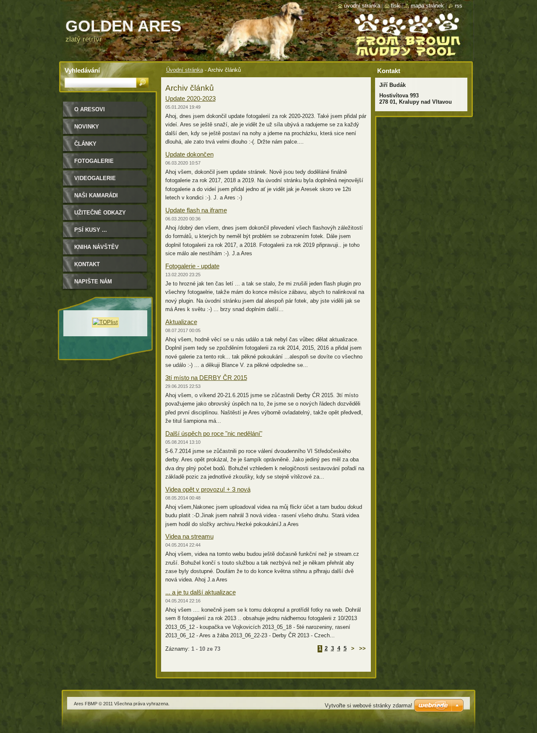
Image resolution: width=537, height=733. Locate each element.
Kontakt (87, 264)
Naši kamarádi (96, 195)
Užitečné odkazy (100, 212)
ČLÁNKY (85, 144)
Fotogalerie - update (192, 266)
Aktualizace (181, 321)
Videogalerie (95, 178)
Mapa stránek (427, 6)
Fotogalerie (94, 161)
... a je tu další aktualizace (200, 592)
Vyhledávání (82, 70)
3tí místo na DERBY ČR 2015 (206, 377)
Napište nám (93, 281)
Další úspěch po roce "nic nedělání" (213, 433)
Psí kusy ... (90, 230)
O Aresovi (89, 109)
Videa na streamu (189, 536)
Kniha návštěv (96, 247)
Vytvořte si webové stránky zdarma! (368, 705)
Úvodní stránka (184, 70)
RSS (458, 6)
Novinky (86, 126)
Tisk (395, 6)
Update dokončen (189, 154)
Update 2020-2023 (190, 98)
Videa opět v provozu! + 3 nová (207, 489)
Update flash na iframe (196, 210)
